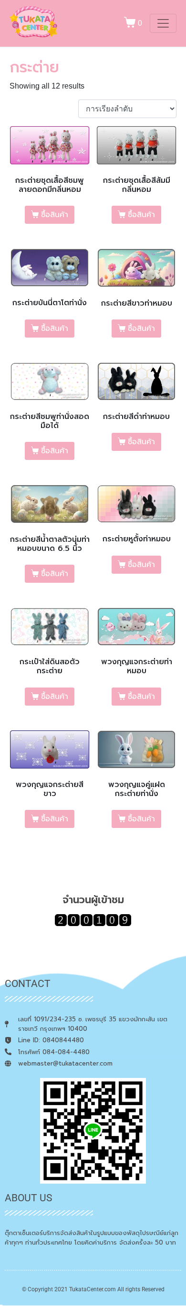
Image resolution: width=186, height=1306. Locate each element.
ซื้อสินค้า (54, 214)
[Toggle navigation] (163, 23)
